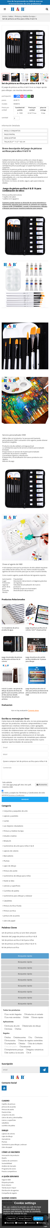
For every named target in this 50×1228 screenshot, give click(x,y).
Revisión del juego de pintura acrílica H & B (19, 936)
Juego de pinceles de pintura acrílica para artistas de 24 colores (12, 659)
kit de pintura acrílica (10, 947)
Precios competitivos (9, 1171)
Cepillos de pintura (8, 1104)
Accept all (38, 1218)
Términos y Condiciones (16, 795)
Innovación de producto (10, 1155)
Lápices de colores (8, 1134)
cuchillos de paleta (8, 1125)
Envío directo (6, 1185)
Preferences (31, 1223)
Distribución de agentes (10, 1190)
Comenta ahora (33, 710)
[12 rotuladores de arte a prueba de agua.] (13, 614)
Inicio (4, 16)
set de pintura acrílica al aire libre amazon (19, 933)
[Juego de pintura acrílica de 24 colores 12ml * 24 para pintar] (37, 614)
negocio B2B (6, 1180)
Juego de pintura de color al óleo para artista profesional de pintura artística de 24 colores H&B (37, 691)
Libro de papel (7, 1147)
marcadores (6, 1139)
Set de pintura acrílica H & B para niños (18, 940)
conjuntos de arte (8, 1115)
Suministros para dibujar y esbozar (14, 1144)
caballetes (5, 1123)
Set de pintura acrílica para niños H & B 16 (19, 944)
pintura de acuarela (9, 1107)
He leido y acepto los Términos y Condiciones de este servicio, (23, 794)
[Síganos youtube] (4, 1088)
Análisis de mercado (9, 1166)
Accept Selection (25, 1218)
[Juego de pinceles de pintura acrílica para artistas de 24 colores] (13, 643)
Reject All (11, 1218)
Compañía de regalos (9, 1193)
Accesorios (43, 785)
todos (10, 16)
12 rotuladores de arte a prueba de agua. (10, 629)
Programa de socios (9, 1169)
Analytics (20, 1223)
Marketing (42, 1223)
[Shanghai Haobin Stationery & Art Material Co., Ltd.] (25, 9)
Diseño (4, 1158)
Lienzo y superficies (9, 1120)
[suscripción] (44, 1070)
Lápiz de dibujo (7, 1136)
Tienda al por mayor (9, 1188)
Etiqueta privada (8, 1182)
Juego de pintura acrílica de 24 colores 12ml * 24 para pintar (36, 629)
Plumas (4, 1142)
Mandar (25, 799)
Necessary (10, 1223)
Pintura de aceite (8, 1109)
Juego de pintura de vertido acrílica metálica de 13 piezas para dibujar (36, 659)
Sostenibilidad (7, 1163)
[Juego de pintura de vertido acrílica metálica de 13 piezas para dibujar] (37, 643)
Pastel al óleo (6, 1112)
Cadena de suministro (9, 1161)
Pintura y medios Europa (25, 16)
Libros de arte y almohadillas (12, 1117)
